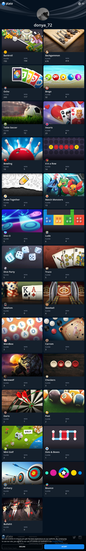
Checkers (50, 379)
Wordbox (8, 343)
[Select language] (79, 3)
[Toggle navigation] (83, 3)
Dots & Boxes (52, 452)
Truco (48, 271)
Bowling (8, 163)
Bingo (48, 91)
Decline (22, 547)
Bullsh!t (8, 524)
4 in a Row (50, 163)
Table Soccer (10, 127)
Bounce (49, 488)
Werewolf (9, 379)
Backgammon (52, 55)
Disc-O (7, 235)
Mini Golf (8, 452)
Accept (64, 547)
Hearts (49, 127)
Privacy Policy (57, 541)
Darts (7, 415)
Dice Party (9, 271)
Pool (47, 415)
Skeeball (49, 307)
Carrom (49, 343)
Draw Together (12, 199)
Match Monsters (54, 199)
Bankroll (8, 55)
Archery (8, 488)
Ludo (48, 235)
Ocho (6, 91)
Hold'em (8, 307)
